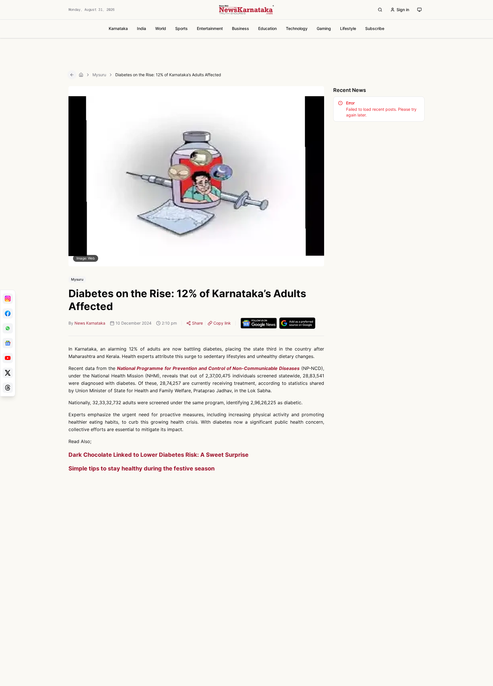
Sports (181, 28)
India (141, 28)
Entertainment (210, 28)
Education (267, 28)
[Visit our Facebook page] (8, 313)
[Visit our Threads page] (8, 388)
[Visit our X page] (8, 373)
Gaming (324, 28)
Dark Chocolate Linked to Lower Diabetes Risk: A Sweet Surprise (158, 454)
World (160, 28)
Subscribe (374, 28)
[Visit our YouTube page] (8, 358)
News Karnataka (89, 323)
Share (197, 323)
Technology (297, 28)
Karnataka (118, 28)
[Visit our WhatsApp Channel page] (8, 328)
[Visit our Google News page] (8, 343)
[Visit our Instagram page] (8, 298)
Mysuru (99, 74)
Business (240, 28)
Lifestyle (348, 28)
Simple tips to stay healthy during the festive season (141, 468)
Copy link (222, 323)
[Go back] (71, 74)
